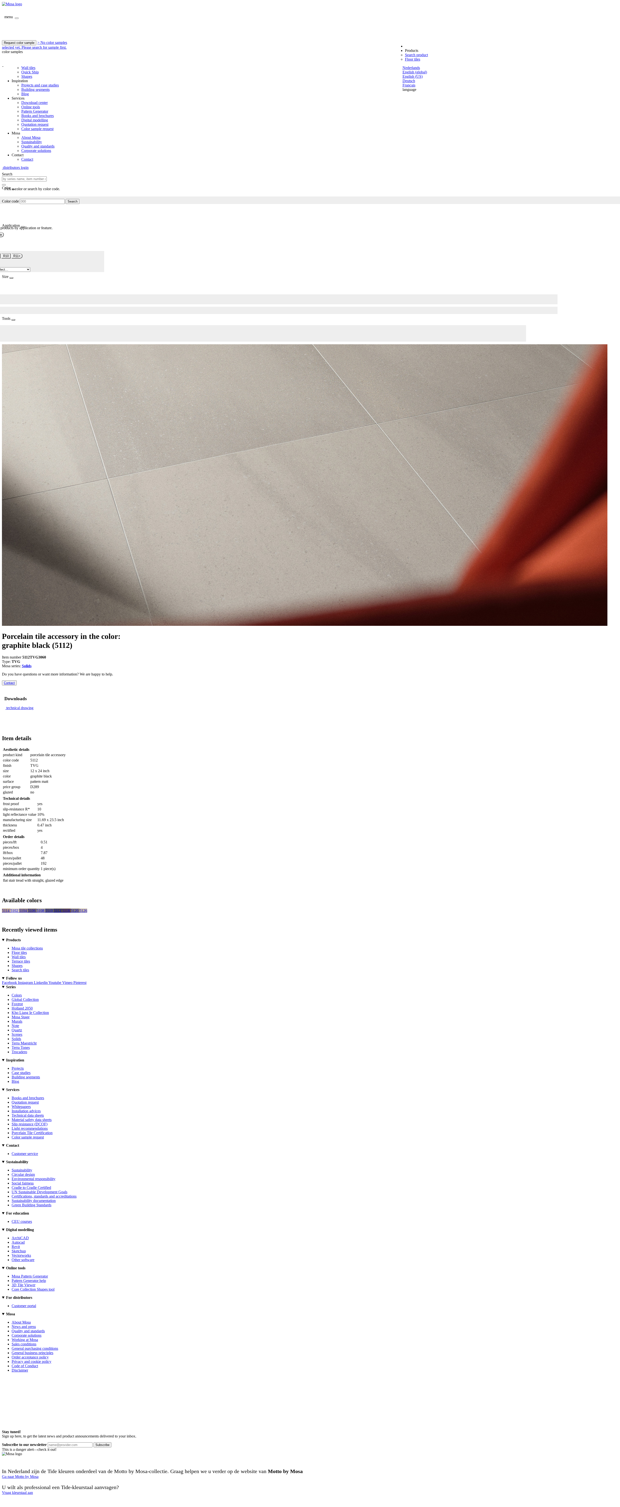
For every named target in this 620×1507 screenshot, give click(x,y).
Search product (416, 55)
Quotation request (34, 124)
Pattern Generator (34, 111)
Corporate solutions (36, 151)
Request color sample (19, 43)
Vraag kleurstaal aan (17, 1493)
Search (73, 201)
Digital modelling (34, 120)
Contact (27, 159)
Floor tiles (412, 59)
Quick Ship (30, 72)
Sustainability (31, 142)
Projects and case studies (40, 85)
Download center (34, 103)
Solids (26, 666)
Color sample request (37, 129)
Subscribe (102, 1445)
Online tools (30, 107)
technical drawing (19, 708)
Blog (25, 94)
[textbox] (24, 178)
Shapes (26, 76)
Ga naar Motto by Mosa (20, 1477)
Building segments (35, 89)
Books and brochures (37, 116)
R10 (6, 256)
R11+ (17, 256)
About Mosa (30, 137)
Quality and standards (37, 146)
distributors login (15, 167)
